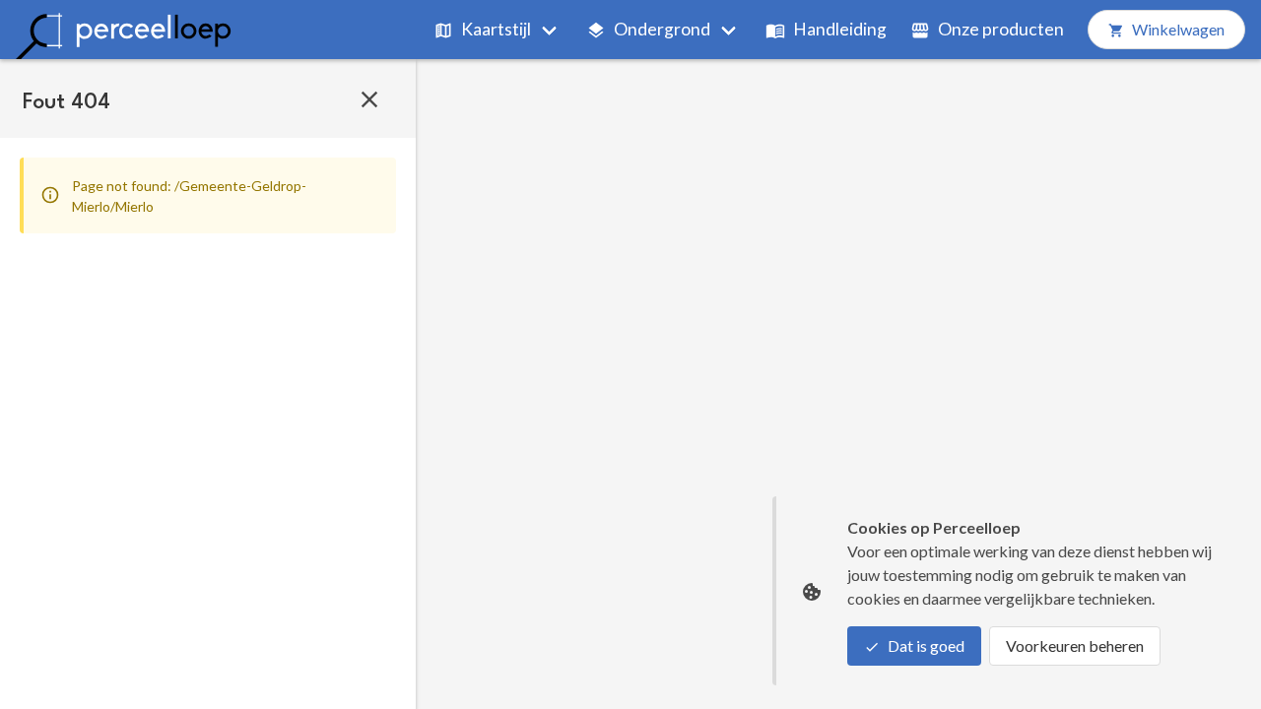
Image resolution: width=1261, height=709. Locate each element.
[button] (369, 98)
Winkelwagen (1178, 29)
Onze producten (1001, 29)
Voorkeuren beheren (1075, 645)
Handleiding (840, 29)
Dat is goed (926, 645)
